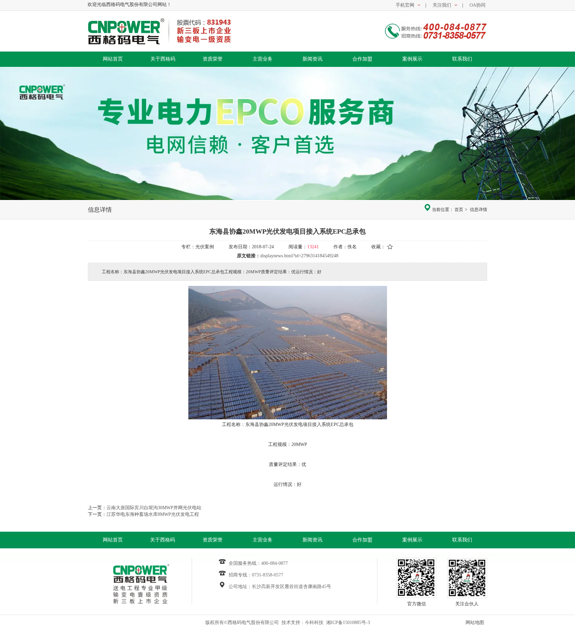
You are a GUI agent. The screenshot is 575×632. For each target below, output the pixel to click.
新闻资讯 (312, 539)
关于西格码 (162, 539)
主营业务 (263, 539)
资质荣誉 (213, 539)
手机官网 (405, 5)
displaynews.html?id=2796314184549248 (299, 255)
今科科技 (314, 622)
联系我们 (462, 539)
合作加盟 (362, 539)
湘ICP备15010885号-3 (348, 622)
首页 (459, 209)
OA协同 (477, 5)
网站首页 (113, 539)
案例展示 (412, 539)
